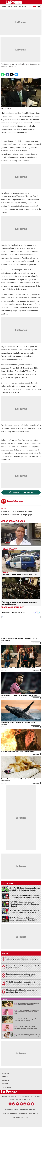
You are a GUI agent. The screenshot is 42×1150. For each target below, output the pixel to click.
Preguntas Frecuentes (20, 1117)
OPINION (5, 1084)
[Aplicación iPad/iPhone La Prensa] (25, 1103)
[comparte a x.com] (12, 74)
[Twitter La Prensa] (13, 1103)
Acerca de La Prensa (11, 1109)
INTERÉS (5, 1077)
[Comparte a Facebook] (7, 74)
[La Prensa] (9, 1092)
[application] (21, 534)
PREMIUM (5, 1080)
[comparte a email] (16, 74)
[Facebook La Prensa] (10, 1103)
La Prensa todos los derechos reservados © (21, 1096)
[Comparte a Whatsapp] (3, 74)
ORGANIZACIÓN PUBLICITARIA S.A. (21, 1099)
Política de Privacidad (27, 1109)
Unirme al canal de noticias (22, 492)
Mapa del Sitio (33, 1113)
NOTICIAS (5, 1073)
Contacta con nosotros (9, 1113)
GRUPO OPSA (6, 1087)
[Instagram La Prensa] (17, 1103)
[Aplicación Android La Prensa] (28, 1103)
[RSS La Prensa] (32, 1103)
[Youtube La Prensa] (21, 1103)
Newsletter (23, 1113)
